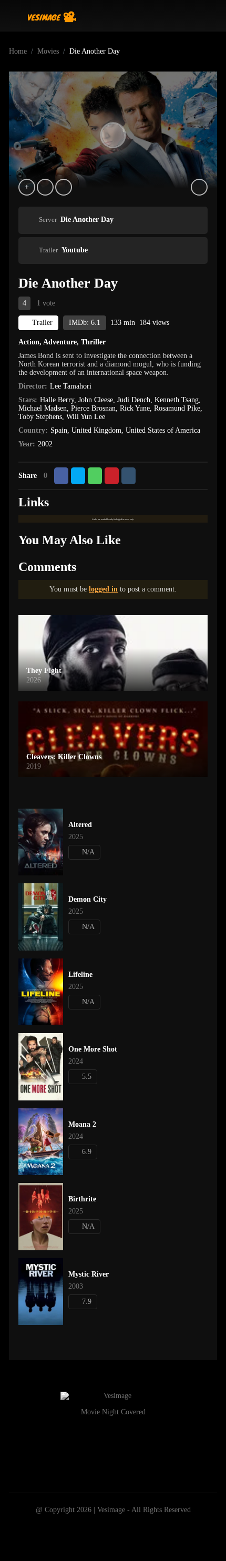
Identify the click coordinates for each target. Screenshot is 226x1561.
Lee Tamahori (70, 386)
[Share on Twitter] (78, 475)
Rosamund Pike (177, 408)
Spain (58, 430)
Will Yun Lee (85, 417)
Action (28, 342)
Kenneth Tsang (177, 400)
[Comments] (63, 187)
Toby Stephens (40, 417)
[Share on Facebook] (61, 475)
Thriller (93, 342)
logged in (103, 589)
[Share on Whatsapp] (95, 475)
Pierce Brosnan (93, 408)
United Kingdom (96, 430)
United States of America (163, 430)
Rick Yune (135, 408)
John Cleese (95, 400)
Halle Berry (57, 400)
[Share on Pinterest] (112, 475)
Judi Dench (133, 400)
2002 (45, 444)
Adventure (60, 342)
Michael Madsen (42, 408)
